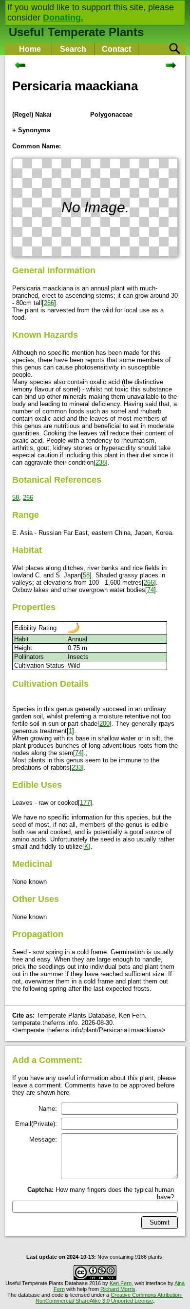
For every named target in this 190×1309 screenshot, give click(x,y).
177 (85, 802)
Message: (43, 1139)
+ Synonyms (31, 130)
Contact (116, 49)
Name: (47, 1108)
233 (77, 767)
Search (73, 49)
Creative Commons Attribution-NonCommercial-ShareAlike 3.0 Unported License (109, 1298)
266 (49, 303)
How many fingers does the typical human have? (100, 1193)
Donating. (63, 17)
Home (30, 49)
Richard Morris (117, 1289)
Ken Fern (121, 1283)
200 (104, 723)
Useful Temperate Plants (76, 32)
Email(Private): (36, 1123)
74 (150, 589)
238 (100, 462)
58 (15, 497)
